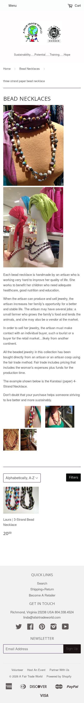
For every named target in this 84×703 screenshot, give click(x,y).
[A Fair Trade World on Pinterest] (42, 627)
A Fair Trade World (30, 676)
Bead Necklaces (29, 68)
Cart (77, 5)
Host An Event (36, 670)
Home (7, 68)
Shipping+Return (42, 589)
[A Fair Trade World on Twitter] (19, 627)
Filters (73, 477)
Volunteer (17, 670)
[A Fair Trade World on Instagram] (53, 627)
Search (42, 583)
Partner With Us (59, 670)
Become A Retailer (42, 595)
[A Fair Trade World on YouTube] (65, 627)
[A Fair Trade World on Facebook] (30, 627)
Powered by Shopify (59, 676)
